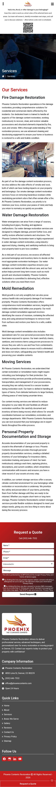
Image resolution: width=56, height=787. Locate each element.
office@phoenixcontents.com (18, 683)
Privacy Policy (45, 575)
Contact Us (9, 732)
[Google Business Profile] (9, 759)
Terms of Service (26, 577)
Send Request (27, 594)
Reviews (8, 727)
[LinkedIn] (14, 759)
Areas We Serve (11, 718)
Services (8, 714)
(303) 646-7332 (30, 538)
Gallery (7, 723)
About (6, 710)
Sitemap (7, 741)
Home (6, 705)
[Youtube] (20, 759)
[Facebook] (4, 759)
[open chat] (51, 782)
